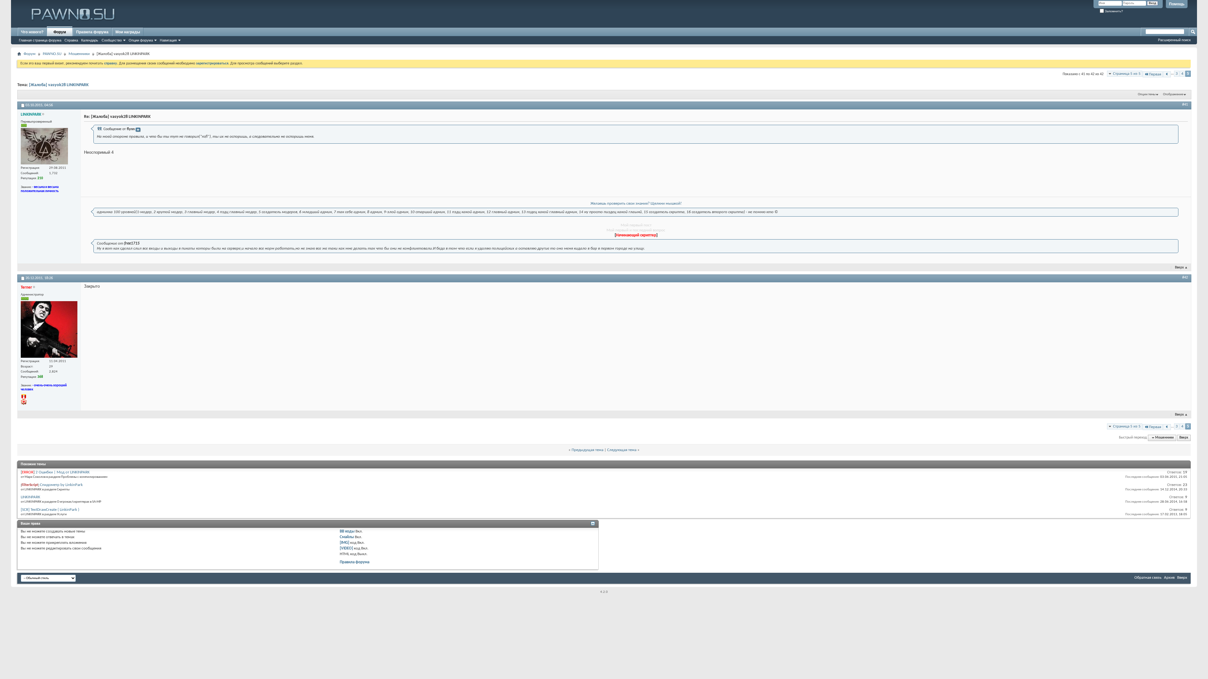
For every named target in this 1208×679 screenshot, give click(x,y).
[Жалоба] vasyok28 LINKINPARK (59, 85)
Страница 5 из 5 (1127, 74)
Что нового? (32, 32)
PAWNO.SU (52, 54)
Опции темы (1146, 94)
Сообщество (112, 40)
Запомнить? (1113, 11)
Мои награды (127, 32)
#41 (1185, 105)
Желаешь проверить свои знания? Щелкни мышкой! (636, 203)
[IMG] (344, 543)
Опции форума (141, 40)
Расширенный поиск (1174, 40)
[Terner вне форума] (49, 329)
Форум (59, 32)
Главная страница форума (40, 40)
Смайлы (347, 537)
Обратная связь (1147, 578)
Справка (71, 40)
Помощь (1176, 4)
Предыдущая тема (587, 450)
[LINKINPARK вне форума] (44, 146)
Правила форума (92, 32)
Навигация (168, 40)
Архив (1169, 578)
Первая (1155, 74)
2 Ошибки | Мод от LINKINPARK (63, 472)
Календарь (89, 40)
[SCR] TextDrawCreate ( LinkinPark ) (50, 510)
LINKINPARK (30, 497)
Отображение (1173, 94)
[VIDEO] (346, 548)
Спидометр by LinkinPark (61, 485)
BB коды (347, 531)
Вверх (1181, 267)
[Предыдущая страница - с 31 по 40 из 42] (1167, 74)
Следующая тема (621, 450)
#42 (1185, 277)
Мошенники (79, 54)
